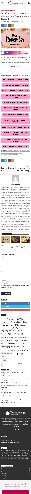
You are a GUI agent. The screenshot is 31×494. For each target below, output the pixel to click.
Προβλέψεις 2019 (21, 330)
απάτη (11, 337)
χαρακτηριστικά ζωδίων (8, 363)
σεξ (10, 154)
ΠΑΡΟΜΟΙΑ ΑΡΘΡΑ (7, 233)
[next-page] (16, 250)
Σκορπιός (3, 333)
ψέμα (2, 365)
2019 (6, 318)
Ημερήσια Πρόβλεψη (16, 328)
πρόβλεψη (16, 153)
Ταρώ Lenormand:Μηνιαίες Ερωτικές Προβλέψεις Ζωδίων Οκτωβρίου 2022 (25, 245)
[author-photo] (15, 179)
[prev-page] (14, 250)
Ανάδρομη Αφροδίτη (7, 322)
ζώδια (3, 153)
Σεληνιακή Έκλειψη (5, 154)
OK (15, 492)
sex (6, 150)
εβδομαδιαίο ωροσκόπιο (16, 344)
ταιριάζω (11, 360)
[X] (5, 25)
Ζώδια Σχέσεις (4, 478)
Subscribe (27, 309)
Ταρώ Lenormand (4, 473)
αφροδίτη (3, 151)
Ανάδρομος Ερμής (20, 322)
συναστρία (20, 356)
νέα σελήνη (9, 353)
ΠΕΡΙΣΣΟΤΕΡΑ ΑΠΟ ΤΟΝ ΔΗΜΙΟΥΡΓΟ (20, 233)
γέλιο (2, 343)
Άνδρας (13, 150)
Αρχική (2, 7)
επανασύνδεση (23, 151)
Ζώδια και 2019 (4, 328)
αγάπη (9, 150)
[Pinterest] (9, 25)
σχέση (13, 154)
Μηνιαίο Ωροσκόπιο (8, 7)
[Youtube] (18, 429)
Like (28, 303)
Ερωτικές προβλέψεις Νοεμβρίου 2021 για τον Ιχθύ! (7, 168)
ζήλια (19, 350)
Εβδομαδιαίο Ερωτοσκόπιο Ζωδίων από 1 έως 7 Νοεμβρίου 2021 (23, 169)
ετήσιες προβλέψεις (11, 350)
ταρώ (20, 360)
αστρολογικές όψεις (25, 150)
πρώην (20, 153)
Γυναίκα (7, 151)
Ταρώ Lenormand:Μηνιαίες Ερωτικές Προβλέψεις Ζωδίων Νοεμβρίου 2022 (15, 245)
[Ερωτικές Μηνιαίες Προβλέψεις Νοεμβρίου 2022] (5, 239)
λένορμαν (3, 353)
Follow (28, 306)
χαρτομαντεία (22, 363)
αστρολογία (18, 150)
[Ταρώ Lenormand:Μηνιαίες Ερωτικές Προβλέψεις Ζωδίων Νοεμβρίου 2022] (15, 239)
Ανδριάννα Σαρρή (6, 21)
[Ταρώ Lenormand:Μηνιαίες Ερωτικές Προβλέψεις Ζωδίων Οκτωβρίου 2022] (25, 239)
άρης (14, 334)
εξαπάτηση (17, 151)
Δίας (12, 325)
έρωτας (28, 151)
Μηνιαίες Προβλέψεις (9, 153)
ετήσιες (3, 350)
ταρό (15, 360)
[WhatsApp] (12, 25)
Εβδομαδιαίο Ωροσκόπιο (6, 471)
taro (15, 318)
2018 (2, 319)
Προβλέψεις (4, 10)
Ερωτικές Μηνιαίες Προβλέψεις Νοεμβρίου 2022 (4, 244)
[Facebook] (2, 25)
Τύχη (16, 154)
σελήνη (10, 356)
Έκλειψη (12, 151)
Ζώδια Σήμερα (20, 325)
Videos (2, 242)
